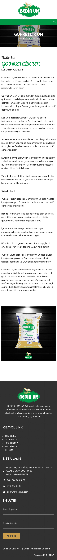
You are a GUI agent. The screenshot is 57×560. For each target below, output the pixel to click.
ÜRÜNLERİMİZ (11, 443)
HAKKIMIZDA (11, 439)
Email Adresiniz (10, 523)
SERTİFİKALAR (11, 446)
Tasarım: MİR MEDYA (44, 555)
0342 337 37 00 (14, 486)
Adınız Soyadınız (10, 509)
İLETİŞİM (9, 450)
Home (21, 38)
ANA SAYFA (10, 436)
